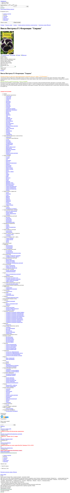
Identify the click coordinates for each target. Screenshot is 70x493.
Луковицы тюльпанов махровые (13, 321)
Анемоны (8, 327)
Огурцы (8, 156)
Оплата (5, 17)
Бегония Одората (10, 339)
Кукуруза (8, 177)
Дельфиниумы (9, 143)
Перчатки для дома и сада (12, 277)
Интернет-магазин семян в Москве (9, 472)
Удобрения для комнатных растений (14, 263)
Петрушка (8, 193)
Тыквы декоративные (11, 213)
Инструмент (9, 259)
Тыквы (7, 174)
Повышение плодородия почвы (13, 253)
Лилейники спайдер (10, 375)
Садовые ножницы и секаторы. (13, 279)
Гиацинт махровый (10, 301)
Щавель (8, 197)
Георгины (8, 106)
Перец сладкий (9, 169)
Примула (8, 151)
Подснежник (9, 330)
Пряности (8, 200)
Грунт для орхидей (10, 265)
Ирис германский (10, 358)
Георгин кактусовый (11, 346)
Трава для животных (11, 227)
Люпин (7, 145)
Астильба (8, 388)
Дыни (7, 175)
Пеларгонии (9, 219)
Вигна (7, 179)
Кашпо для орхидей (10, 266)
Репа (7, 172)
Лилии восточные (10, 307)
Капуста (8, 161)
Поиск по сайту (17, 22)
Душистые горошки (10, 108)
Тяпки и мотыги (10, 281)
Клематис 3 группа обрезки (12, 371)
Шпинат (8, 196)
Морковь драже (9, 182)
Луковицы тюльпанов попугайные (14, 317)
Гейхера (8, 390)
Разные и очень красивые (12, 125)
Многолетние (9, 232)
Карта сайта (3, 474)
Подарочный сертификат (12, 411)
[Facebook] (3, 8)
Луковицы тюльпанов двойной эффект (15, 312)
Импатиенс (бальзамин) (11, 109)
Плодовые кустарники (11, 366)
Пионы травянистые (11, 386)
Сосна (7, 404)
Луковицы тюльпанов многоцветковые (15, 316)
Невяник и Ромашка (10, 149)
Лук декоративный (10, 328)
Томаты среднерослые (11, 188)
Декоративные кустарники (12, 365)
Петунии (8, 122)
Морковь (8, 181)
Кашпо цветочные (10, 260)
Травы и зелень (9, 204)
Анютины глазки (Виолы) (44, 25)
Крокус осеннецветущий (12, 303)
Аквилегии (8, 137)
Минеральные (9, 245)
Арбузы (8, 207)
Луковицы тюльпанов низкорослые (14, 322)
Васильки (8, 102)
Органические (9, 246)
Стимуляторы (9, 248)
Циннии (8, 132)
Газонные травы (10, 234)
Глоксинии (8, 218)
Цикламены (9, 221)
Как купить (6, 18)
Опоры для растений (11, 270)
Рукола (7, 202)
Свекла (7, 158)
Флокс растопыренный (11, 398)
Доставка (5, 16)
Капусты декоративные (11, 211)
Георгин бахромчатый (11, 344)
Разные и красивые (10, 332)
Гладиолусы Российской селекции (14, 355)
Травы (7, 224)
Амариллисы (9, 287)
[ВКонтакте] (2, 8)
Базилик (8, 198)
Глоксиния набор (10, 295)
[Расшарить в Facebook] (13, 55)
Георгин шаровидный (11, 349)
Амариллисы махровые (11, 288)
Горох (7, 180)
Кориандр (8, 201)
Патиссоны (8, 165)
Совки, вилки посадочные (12, 280)
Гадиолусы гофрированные (12, 351)
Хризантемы (9, 130)
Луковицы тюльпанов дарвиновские (14, 319)
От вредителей (9, 251)
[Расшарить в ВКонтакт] (24, 55)
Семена (15, 25)
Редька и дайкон (10, 171)
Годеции (8, 107)
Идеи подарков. (9, 408)
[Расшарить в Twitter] (18, 55)
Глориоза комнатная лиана (12, 297)
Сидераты (8, 235)
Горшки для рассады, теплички (13, 255)
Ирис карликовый (10, 359)
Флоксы (8, 129)
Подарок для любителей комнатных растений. (11, 433)
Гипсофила (8, 142)
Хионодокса (9, 333)
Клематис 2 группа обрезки (12, 370)
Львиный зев (9, 118)
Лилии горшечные (10, 381)
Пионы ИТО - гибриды (11, 385)
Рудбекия (8, 127)
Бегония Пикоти (10, 340)
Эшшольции (9, 134)
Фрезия (7, 400)
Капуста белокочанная (11, 163)
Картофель (8, 160)
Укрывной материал (10, 271)
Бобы (7, 176)
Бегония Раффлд (10, 342)
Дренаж (8, 275)
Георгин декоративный (11, 345)
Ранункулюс (9, 396)
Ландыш (8, 392)
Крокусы (8, 304)
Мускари (8, 329)
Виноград (8, 364)
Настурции (8, 119)
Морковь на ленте (10, 183)
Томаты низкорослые (11, 187)
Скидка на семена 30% (6, 428)
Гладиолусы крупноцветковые (13, 354)
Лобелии (8, 117)
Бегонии (8, 217)
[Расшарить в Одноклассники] (5, 55)
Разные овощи (9, 212)
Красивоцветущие (10, 222)
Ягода (7, 242)
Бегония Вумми (9, 338)
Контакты (5, 20)
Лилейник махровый (11, 374)
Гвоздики (8, 104)
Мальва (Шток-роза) (10, 146)
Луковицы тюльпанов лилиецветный (14, 314)
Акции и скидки (7, 13)
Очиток (8, 393)
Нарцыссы (8, 324)
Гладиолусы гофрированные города (14, 353)
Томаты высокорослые (11, 186)
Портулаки (8, 124)
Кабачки (8, 164)
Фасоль (7, 190)
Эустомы (8, 133)
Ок (27, 6)
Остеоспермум (9, 121)
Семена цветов (9, 239)
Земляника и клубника (11, 208)
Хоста (7, 401)
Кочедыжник (9, 391)
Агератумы (8, 96)
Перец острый (9, 167)
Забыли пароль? (10, 9)
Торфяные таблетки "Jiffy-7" (12, 256)
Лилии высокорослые (11, 380)
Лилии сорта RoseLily (6, 442)
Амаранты (8, 98)
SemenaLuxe (3, 1)
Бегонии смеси (9, 337)
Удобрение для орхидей (11, 267)
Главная (2, 25)
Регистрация (3, 9)
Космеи (8, 113)
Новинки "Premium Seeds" (7, 439)
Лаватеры (8, 114)
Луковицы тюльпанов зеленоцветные (15, 313)
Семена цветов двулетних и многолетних (27, 25)
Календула (8, 111)
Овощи (7, 225)
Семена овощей (9, 238)
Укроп (7, 192)
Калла (7, 361)
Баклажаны (8, 166)
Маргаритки (9, 148)
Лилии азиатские (10, 377)
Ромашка (8, 397)
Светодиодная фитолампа (12, 283)
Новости (3, 426)
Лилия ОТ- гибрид (10, 309)
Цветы (7, 228)
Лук (7, 159)
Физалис (8, 214)
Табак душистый (10, 128)
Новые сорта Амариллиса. (7, 447)
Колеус (7, 112)
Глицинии (8, 369)
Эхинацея (8, 154)
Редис (7, 170)
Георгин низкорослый (11, 348)
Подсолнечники (10, 123)
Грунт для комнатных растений (13, 274)
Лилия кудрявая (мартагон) (12, 308)
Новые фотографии (5, 451)
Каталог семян (8, 25)
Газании (8, 103)
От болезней (9, 250)
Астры (7, 100)
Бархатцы (8, 101)
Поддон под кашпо (10, 261)
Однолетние (9, 230)
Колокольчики (9, 144)
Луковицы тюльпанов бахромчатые (14, 318)
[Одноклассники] (1, 8)
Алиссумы (8, 97)
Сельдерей (8, 203)
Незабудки (8, 150)
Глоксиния (8, 293)
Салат (7, 195)
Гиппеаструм (9, 291)
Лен (7, 116)
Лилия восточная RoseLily (12, 382)
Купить (2, 70)
